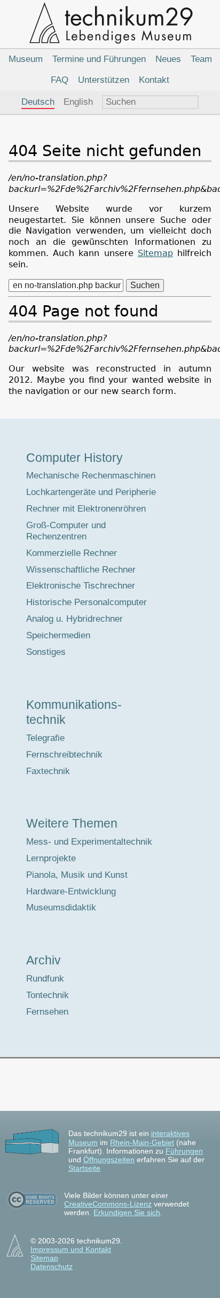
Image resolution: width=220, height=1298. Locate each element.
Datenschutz (51, 1266)
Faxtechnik (48, 771)
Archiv (43, 960)
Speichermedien (58, 635)
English (78, 102)
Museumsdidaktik (61, 907)
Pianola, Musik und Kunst (77, 875)
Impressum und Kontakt (70, 1249)
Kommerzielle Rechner (71, 553)
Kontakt (154, 80)
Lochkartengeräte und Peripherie (91, 492)
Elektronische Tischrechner (80, 586)
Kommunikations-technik (74, 712)
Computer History (74, 458)
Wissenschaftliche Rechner (81, 570)
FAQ (59, 80)
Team (201, 59)
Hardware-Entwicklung (71, 891)
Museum (26, 59)
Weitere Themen (71, 823)
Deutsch (37, 102)
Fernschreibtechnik (64, 755)
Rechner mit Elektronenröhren (86, 509)
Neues (168, 59)
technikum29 (110, 22)
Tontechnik (47, 995)
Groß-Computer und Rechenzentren (66, 531)
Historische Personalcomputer (86, 602)
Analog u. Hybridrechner (74, 619)
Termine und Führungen (99, 59)
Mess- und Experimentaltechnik (89, 842)
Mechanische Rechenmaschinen (90, 475)
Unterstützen (103, 80)
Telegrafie (45, 738)
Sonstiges (46, 652)
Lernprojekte (51, 858)
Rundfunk (45, 978)
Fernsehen (47, 1012)
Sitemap (155, 253)
